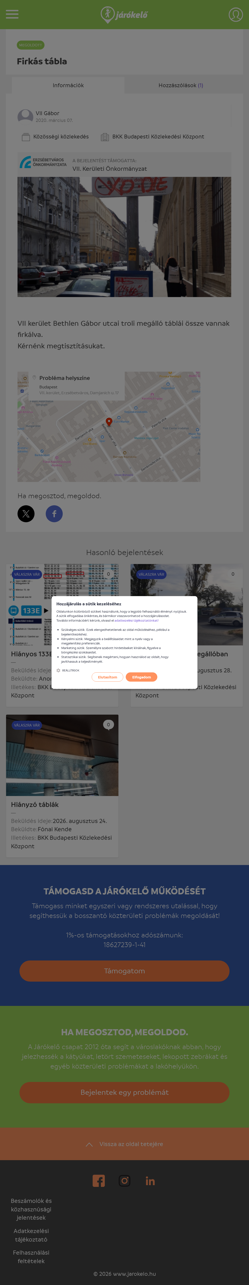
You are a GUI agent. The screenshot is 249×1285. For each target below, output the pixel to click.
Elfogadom (141, 677)
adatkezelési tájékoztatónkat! (137, 620)
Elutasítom (107, 677)
